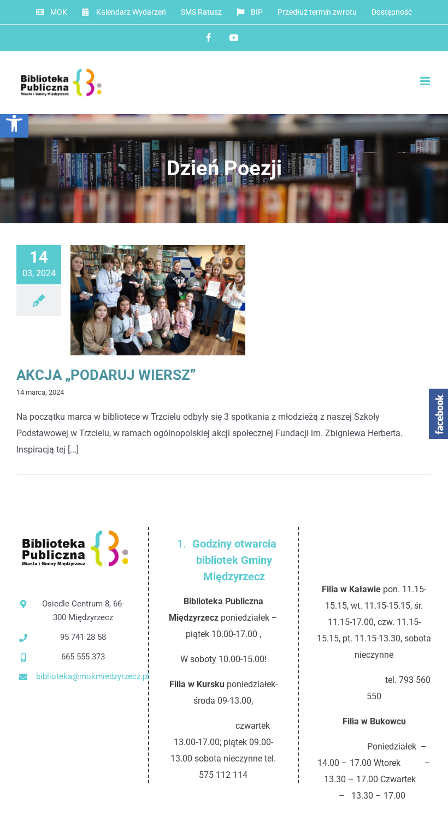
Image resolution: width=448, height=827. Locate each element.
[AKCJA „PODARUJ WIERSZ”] (157, 300)
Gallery (176, 300)
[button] (14, 123)
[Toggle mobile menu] (426, 81)
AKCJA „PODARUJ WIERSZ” (140, 300)
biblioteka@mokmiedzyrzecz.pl (83, 676)
